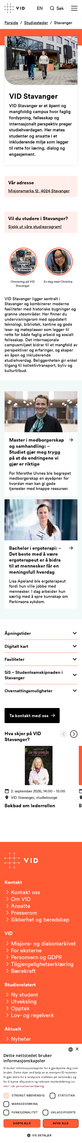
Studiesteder (36, 22)
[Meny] (74, 8)
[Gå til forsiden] (15, 8)
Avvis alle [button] (61, 1123)
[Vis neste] (73, 734)
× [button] (77, 1049)
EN (40, 8)
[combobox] (70, 1049)
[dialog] (41, 1093)
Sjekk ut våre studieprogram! (35, 226)
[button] (41, 1135)
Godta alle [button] (22, 1123)
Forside (11, 22)
